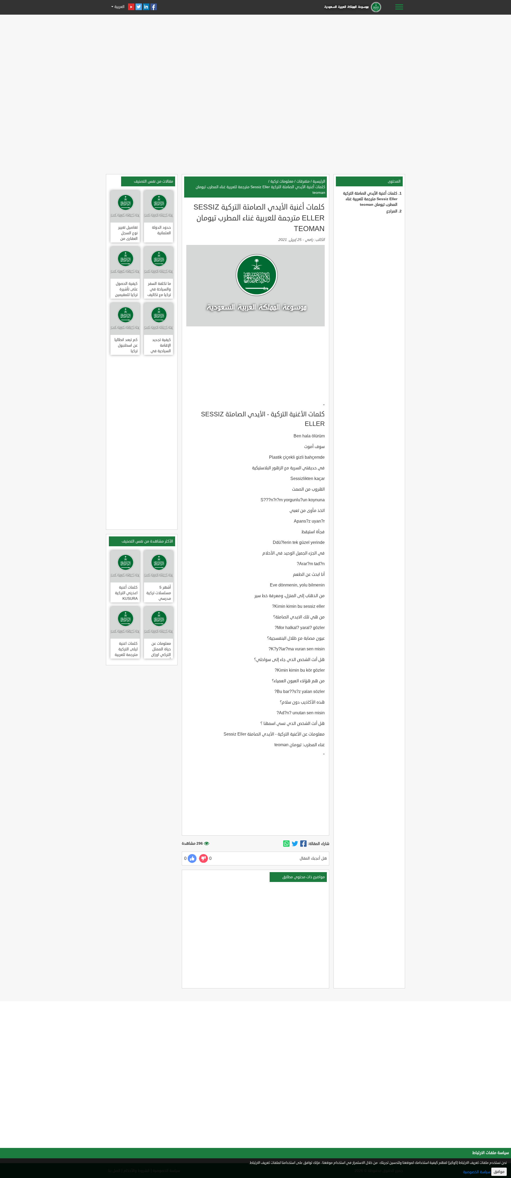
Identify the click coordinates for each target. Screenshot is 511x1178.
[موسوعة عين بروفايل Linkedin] (146, 6)
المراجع (391, 211)
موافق (499, 1171)
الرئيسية (319, 181)
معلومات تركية (281, 181)
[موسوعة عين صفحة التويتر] (138, 6)
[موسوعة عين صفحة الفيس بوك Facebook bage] (153, 6)
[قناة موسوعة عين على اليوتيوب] (131, 6)
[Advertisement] (255, 54)
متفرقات (303, 181)
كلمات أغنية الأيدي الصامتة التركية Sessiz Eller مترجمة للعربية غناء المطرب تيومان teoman (370, 199)
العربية (119, 6)
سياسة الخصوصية (476, 1172)
